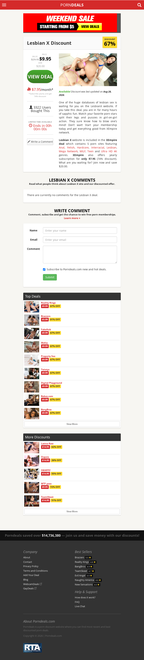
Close (86, 346)
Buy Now (57, 346)
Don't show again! (73, 354)
